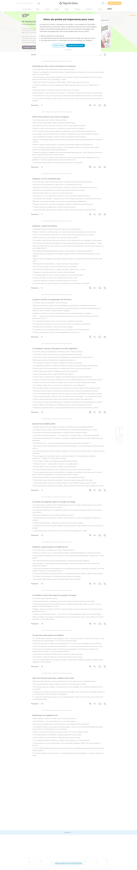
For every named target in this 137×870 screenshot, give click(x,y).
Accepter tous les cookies (75, 45)
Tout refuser (68, 49)
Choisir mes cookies (59, 45)
